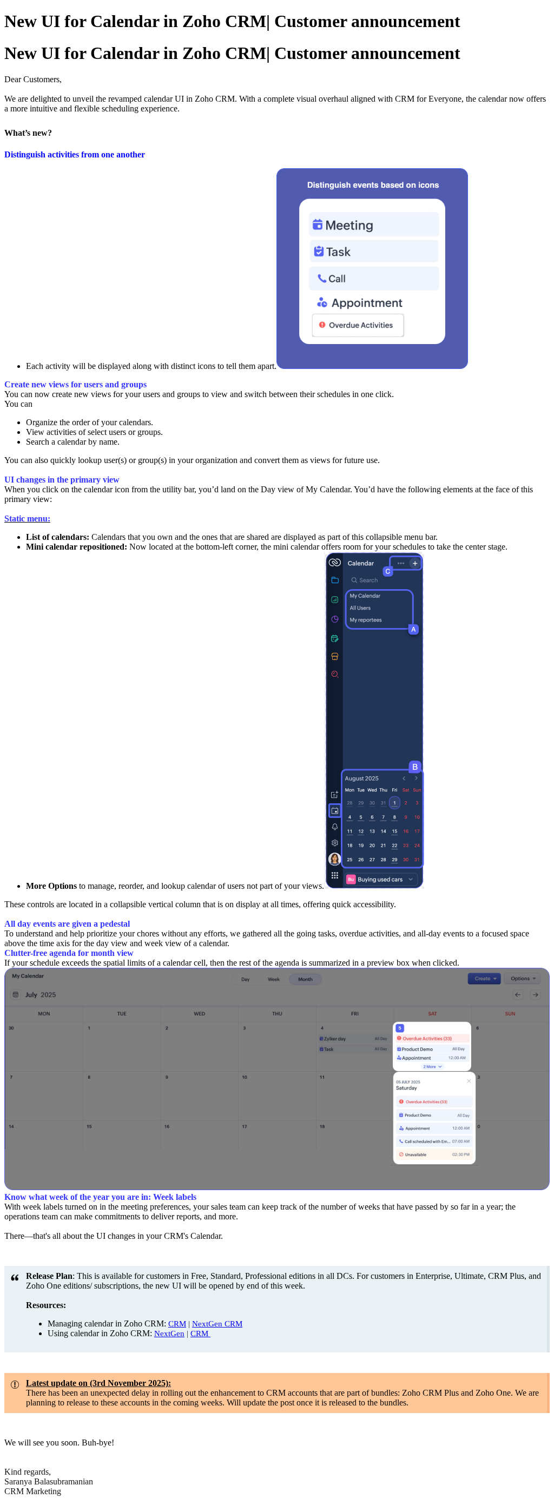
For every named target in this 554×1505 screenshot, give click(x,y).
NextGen (169, 1333)
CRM (177, 1323)
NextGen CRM (217, 1323)
